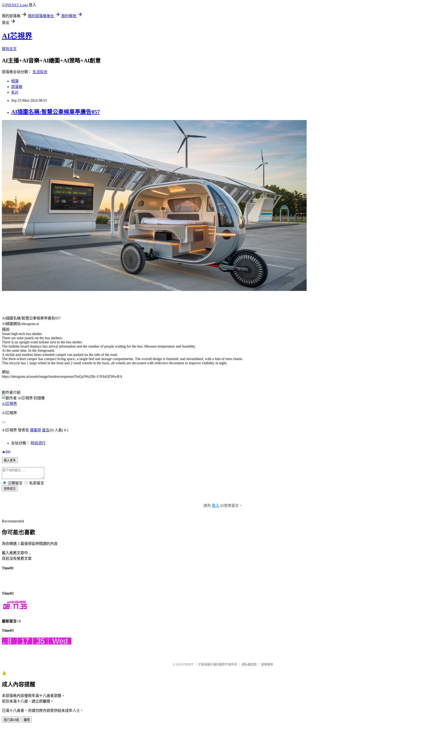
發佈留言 (10, 488)
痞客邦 (35, 430)
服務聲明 (267, 664)
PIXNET (188, 664)
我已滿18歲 (11, 720)
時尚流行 (38, 443)
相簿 (15, 81)
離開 (27, 720)
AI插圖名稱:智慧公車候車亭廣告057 (55, 112)
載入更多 (10, 460)
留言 (45, 430)
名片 (15, 92)
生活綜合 (40, 72)
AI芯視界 (17, 36)
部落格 (16, 87)
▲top (6, 451)
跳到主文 (9, 49)
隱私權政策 (249, 664)
